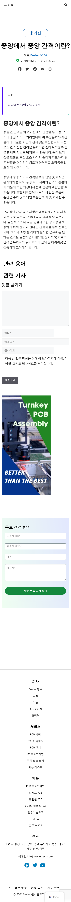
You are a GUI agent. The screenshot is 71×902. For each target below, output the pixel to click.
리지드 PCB (35, 792)
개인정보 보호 (17, 888)
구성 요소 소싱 (35, 760)
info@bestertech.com (40, 856)
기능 (35, 702)
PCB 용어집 (35, 709)
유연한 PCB (35, 799)
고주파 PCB (35, 825)
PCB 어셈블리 (35, 741)
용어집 (35, 33)
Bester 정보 (35, 689)
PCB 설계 (35, 747)
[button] (65, 5)
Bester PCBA (38, 55)
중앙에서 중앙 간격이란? (24, 105)
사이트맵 (53, 888)
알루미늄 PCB (35, 812)
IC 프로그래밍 (35, 754)
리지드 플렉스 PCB (35, 805)
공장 (35, 695)
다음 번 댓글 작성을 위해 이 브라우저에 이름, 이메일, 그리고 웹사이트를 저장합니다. (36, 361)
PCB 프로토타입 (35, 786)
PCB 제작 (35, 734)
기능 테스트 (35, 767)
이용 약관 (37, 888)
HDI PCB (35, 818)
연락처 (35, 715)
